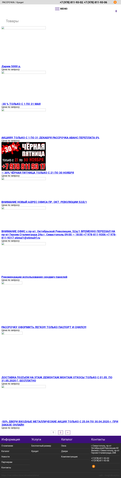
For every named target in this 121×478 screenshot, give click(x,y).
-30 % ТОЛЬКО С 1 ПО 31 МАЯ (21, 104)
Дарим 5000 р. (11, 66)
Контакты (6, 467)
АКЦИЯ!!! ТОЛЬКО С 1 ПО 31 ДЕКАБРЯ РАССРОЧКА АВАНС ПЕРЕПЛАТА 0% (50, 137)
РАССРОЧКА (8, 2)
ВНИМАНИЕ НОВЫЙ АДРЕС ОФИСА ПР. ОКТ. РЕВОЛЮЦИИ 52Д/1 (44, 202)
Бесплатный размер (41, 446)
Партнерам (6, 462)
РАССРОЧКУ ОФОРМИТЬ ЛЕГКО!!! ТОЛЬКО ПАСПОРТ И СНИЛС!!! (43, 327)
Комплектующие (69, 456)
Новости (5, 456)
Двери (64, 451)
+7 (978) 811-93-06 (95, 2)
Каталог (5, 451)
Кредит (20, 2)
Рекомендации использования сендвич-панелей (34, 277)
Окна (63, 446)
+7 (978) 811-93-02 (71, 2)
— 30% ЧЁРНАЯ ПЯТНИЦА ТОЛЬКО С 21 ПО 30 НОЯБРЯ (37, 172)
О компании (7, 446)
